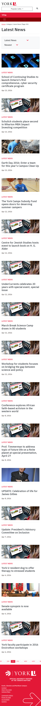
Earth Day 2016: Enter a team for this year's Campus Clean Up (20, 164)
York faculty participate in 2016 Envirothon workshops (20, 646)
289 (8, 661)
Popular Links (16, 9)
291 (17, 661)
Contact (4, 688)
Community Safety (7, 695)
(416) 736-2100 (7, 690)
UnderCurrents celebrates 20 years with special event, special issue (20, 287)
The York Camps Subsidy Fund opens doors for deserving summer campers (19, 204)
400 (25, 661)
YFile (4, 15)
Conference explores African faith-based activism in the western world (18, 408)
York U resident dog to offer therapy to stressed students (18, 569)
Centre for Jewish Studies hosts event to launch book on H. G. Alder (20, 245)
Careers (4, 702)
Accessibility (5, 700)
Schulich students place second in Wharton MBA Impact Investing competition (20, 124)
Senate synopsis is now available (15, 608)
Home (3, 24)
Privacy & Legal (6, 697)
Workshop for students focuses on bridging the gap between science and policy (20, 367)
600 (33, 661)
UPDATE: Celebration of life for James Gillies (20, 492)
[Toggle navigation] (4, 20)
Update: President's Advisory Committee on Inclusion (18, 531)
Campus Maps (6, 692)
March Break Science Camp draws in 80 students (17, 327)
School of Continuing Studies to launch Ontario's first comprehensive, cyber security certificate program (20, 81)
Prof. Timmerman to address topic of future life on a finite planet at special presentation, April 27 (19, 451)
